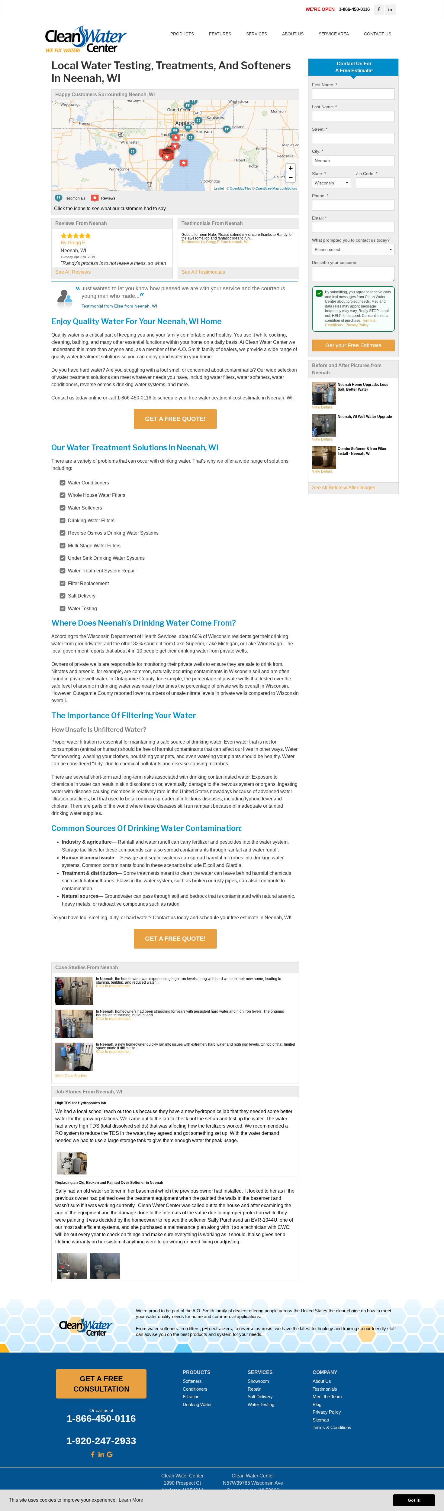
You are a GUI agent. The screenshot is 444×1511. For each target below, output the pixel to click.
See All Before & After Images (343, 487)
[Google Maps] (109, 1454)
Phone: (320, 195)
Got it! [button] (414, 1500)
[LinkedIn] (101, 1454)
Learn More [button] (131, 1500)
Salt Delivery (260, 1396)
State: (319, 173)
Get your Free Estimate (353, 345)
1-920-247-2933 (101, 1441)
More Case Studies (71, 1076)
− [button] (291, 177)
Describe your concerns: (335, 262)
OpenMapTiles (240, 188)
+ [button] (291, 168)
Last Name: (324, 106)
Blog (317, 1404)
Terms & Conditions (332, 1427)
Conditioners (195, 1389)
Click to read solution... (114, 986)
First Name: (324, 84)
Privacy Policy (357, 325)
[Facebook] (92, 1454)
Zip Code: (366, 173)
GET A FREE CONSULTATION (101, 1384)
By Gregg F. (73, 242)
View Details (322, 407)
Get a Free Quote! (175, 418)
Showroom (258, 1381)
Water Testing (261, 1404)
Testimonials (325, 1389)
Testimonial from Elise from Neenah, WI (119, 306)
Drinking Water (197, 1404)
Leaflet (219, 188)
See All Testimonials (203, 272)
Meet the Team (327, 1396)
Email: (319, 218)
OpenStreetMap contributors (276, 188)
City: (317, 151)
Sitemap (321, 1419)
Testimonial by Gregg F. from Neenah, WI (215, 242)
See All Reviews (73, 272)
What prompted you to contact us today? (351, 240)
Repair (254, 1389)
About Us (322, 1381)
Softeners (192, 1381)
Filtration (191, 1396)
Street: (319, 129)
